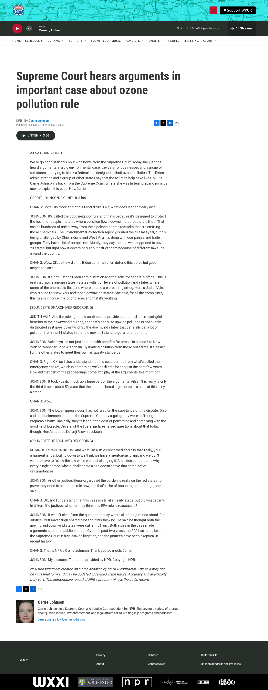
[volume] (29, 28)
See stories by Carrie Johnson (62, 619)
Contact (153, 655)
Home (16, 40)
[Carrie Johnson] (25, 611)
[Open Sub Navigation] (63, 40)
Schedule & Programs (42, 40)
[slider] (35, 28)
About (208, 40)
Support (75, 40)
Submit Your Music (106, 40)
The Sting (191, 40)
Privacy (100, 655)
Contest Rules (156, 664)
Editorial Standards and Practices (220, 664)
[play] (17, 28)
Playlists (132, 40)
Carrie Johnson (39, 121)
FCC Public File (208, 655)
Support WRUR (239, 10)
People (174, 40)
